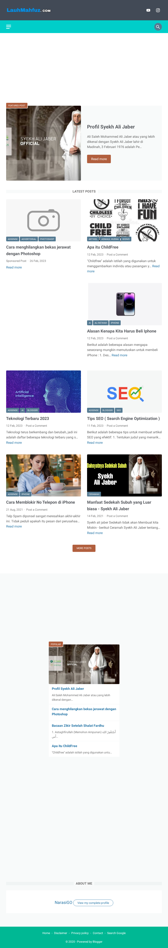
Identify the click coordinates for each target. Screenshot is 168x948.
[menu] (8, 27)
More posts (84, 548)
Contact (98, 933)
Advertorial (29, 239)
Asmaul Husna (110, 239)
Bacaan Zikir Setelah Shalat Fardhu (78, 726)
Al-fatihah (101, 323)
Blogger (32, 410)
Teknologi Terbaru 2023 (27, 418)
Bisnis (126, 239)
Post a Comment (117, 254)
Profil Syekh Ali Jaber (111, 127)
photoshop (47, 239)
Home (46, 933)
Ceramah (94, 494)
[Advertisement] (84, 68)
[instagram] (157, 10)
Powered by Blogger (89, 941)
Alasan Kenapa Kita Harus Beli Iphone (121, 331)
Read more (101, 159)
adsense (13, 239)
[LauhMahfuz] (34, 10)
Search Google (116, 933)
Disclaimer (60, 933)
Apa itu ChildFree (102, 247)
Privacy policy (80, 933)
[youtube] (147, 10)
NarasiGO (63, 902)
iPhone (115, 323)
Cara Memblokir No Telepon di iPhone (40, 502)
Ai (90, 323)
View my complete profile (93, 902)
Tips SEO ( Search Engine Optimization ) (123, 418)
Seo (119, 410)
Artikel (93, 239)
